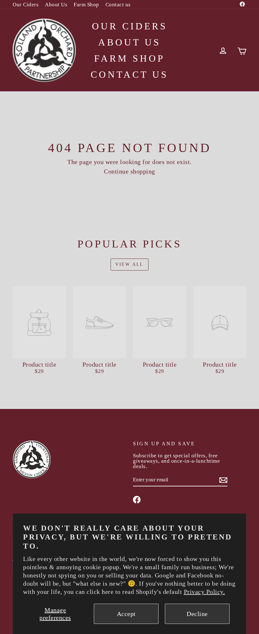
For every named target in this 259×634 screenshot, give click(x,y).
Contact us (118, 5)
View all (129, 264)
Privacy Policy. (204, 591)
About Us (56, 5)
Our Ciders (26, 5)
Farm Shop (86, 5)
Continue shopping (129, 171)
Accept (126, 613)
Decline (197, 613)
